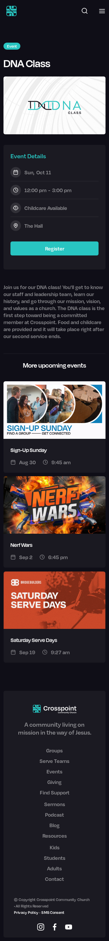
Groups (54, 750)
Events (54, 771)
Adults (54, 868)
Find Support (54, 792)
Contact (54, 879)
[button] (100, 11)
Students (54, 858)
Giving (54, 782)
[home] (10, 11)
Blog (54, 825)
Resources (54, 835)
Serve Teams (54, 761)
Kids (55, 847)
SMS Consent (52, 912)
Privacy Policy (26, 912)
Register (54, 248)
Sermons (54, 804)
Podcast (54, 814)
